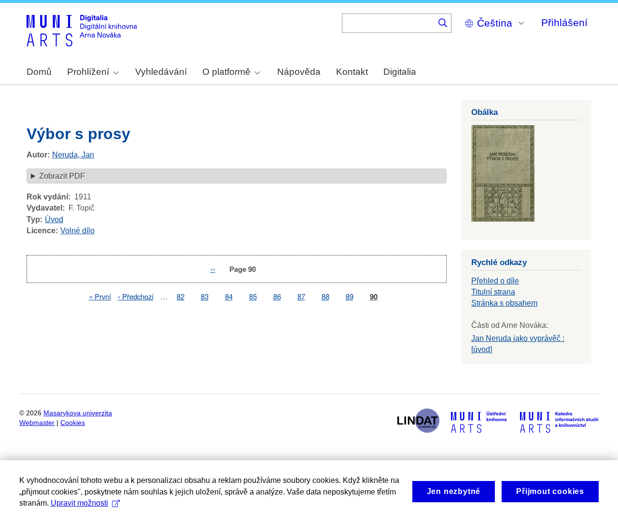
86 (277, 296)
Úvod (54, 219)
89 (349, 296)
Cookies (72, 422)
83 (205, 296)
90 (374, 297)
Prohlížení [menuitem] (88, 71)
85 (253, 296)
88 (325, 296)
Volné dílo (77, 230)
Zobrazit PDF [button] (62, 176)
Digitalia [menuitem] (399, 71)
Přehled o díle (495, 281)
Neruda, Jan (73, 155)
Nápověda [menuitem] (299, 71)
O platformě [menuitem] (226, 71)
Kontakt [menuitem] (352, 71)
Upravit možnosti (79, 503)
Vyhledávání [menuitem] (161, 71)
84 (229, 296)
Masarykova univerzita (77, 413)
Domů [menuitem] (39, 71)
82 (180, 296)
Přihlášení (564, 22)
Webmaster (37, 422)
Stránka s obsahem (504, 303)
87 (301, 296)
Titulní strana (493, 292)
